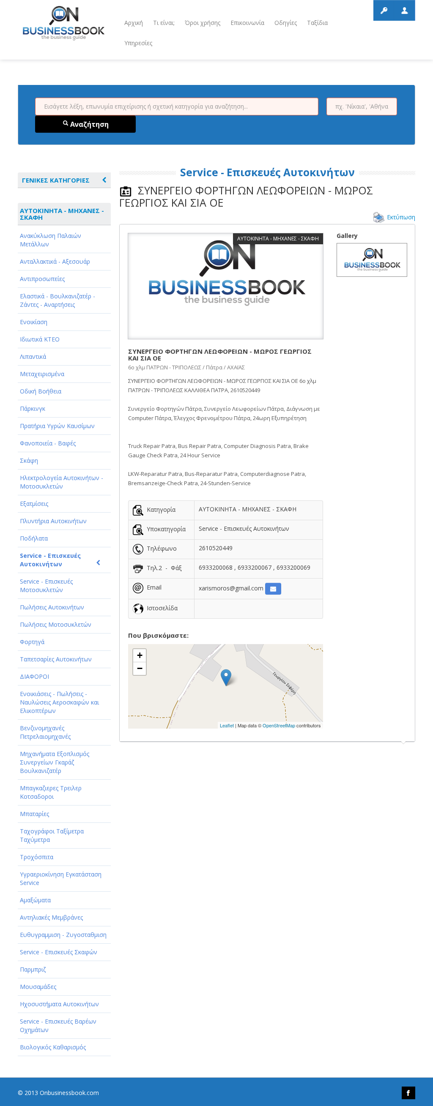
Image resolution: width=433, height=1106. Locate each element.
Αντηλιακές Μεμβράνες (51, 917)
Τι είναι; (164, 23)
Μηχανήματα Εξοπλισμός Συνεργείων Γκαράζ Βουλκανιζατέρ (54, 762)
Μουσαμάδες (38, 987)
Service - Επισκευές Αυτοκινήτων (50, 560)
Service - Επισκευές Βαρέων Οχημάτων (58, 1025)
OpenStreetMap (279, 725)
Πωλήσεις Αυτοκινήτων (52, 607)
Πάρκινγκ (32, 408)
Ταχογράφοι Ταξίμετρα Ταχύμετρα (52, 835)
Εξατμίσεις (34, 504)
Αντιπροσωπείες (42, 279)
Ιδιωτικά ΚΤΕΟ (40, 339)
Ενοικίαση (33, 322)
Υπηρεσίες (138, 43)
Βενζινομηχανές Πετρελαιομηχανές (45, 732)
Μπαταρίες (34, 814)
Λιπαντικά (33, 356)
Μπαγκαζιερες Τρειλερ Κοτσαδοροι (51, 792)
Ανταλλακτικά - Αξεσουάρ (55, 261)
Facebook (408, 1093)
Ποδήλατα (34, 538)
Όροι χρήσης (202, 23)
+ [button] (140, 655)
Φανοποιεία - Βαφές (48, 443)
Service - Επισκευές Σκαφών (58, 952)
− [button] (140, 668)
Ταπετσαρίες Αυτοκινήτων (56, 659)
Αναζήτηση (89, 124)
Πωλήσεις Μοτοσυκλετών (55, 624)
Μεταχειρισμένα (42, 374)
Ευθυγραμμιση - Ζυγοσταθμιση (63, 935)
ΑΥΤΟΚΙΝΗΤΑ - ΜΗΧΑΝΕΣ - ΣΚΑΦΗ (62, 213)
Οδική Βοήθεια (40, 391)
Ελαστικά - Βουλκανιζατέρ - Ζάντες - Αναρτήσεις (57, 300)
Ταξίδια (317, 23)
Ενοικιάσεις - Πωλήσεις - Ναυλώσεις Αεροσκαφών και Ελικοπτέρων (59, 702)
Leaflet (227, 725)
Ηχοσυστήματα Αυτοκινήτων (59, 1004)
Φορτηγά (32, 642)
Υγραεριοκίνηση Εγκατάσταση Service (60, 878)
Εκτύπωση (401, 217)
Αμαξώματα (35, 900)
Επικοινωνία (247, 23)
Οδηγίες (285, 23)
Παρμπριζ (33, 969)
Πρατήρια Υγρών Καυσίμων (57, 426)
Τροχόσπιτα (36, 857)
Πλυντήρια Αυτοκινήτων (53, 521)
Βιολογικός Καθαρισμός (53, 1047)
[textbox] (176, 106)
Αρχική (133, 23)
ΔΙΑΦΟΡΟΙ (34, 676)
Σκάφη (29, 460)
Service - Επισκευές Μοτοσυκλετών (46, 585)
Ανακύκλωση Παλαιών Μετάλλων (50, 240)
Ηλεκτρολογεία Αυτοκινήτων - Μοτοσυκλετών (61, 482)
